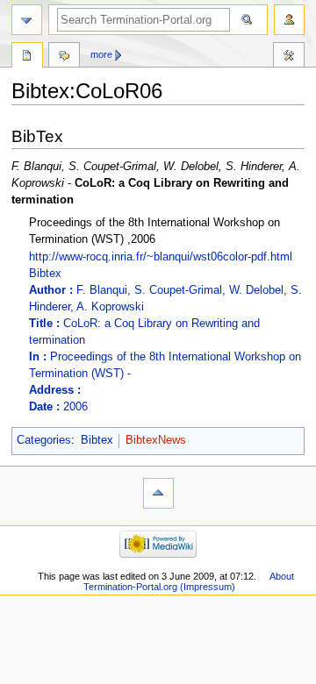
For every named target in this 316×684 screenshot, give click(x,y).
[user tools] (289, 19)
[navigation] (26, 19)
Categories (44, 440)
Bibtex (165, 340)
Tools (289, 57)
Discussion (64, 57)
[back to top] (158, 493)
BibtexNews (156, 440)
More (101, 54)
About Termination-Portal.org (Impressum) (188, 581)
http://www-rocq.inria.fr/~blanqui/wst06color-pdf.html (160, 257)
